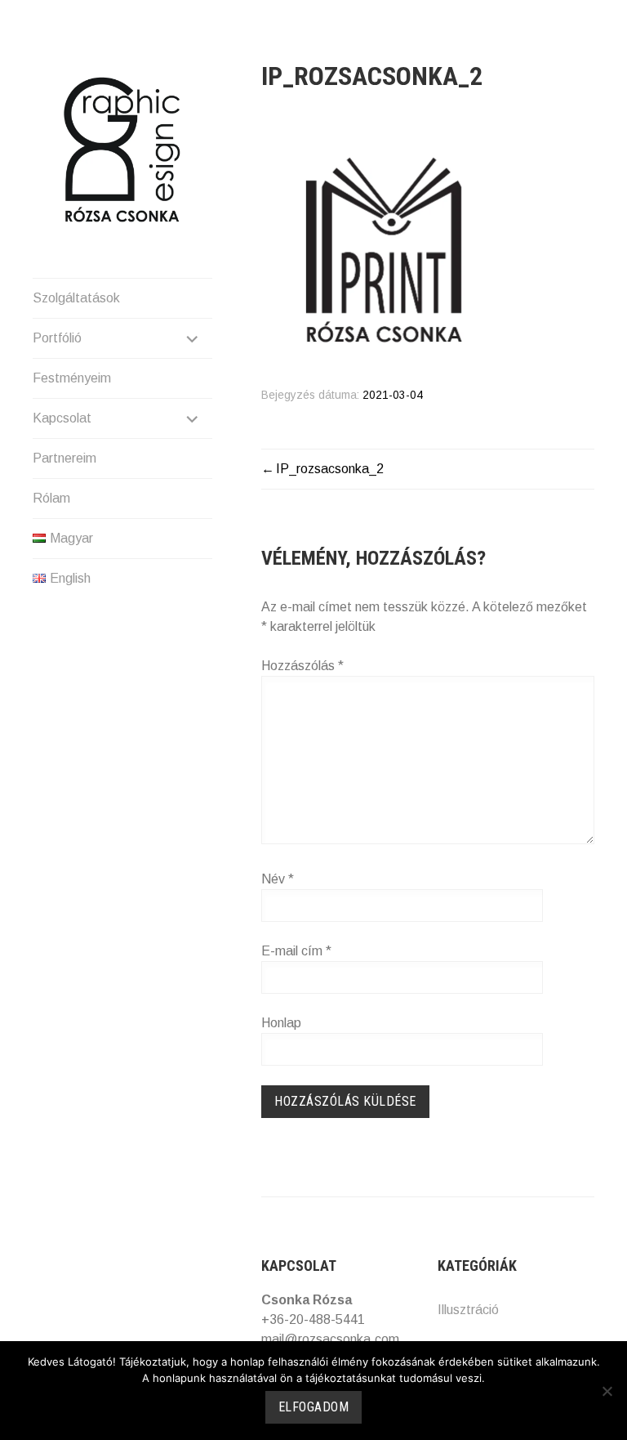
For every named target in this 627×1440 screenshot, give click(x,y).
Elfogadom (313, 1407)
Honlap (281, 1023)
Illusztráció (468, 1310)
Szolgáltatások (76, 298)
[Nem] (606, 1391)
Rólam (51, 498)
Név (277, 879)
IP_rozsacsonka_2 (330, 469)
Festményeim (72, 378)
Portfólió (57, 338)
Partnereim (64, 458)
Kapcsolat (62, 418)
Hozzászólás (302, 666)
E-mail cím (296, 951)
